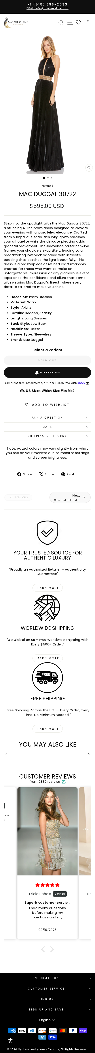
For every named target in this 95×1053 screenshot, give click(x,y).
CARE (47, 427)
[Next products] (89, 754)
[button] (44, 949)
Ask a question (47, 417)
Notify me (50, 372)
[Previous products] (6, 754)
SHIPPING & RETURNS (47, 436)
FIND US (46, 999)
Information (46, 978)
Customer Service (46, 988)
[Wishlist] (78, 23)
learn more (47, 588)
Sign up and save (46, 1009)
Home (46, 186)
